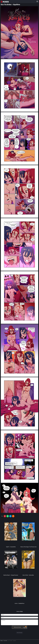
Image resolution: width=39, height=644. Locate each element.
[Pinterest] (5, 516)
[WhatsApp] (7, 516)
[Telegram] (10, 516)
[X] (2, 516)
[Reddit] (13, 516)
